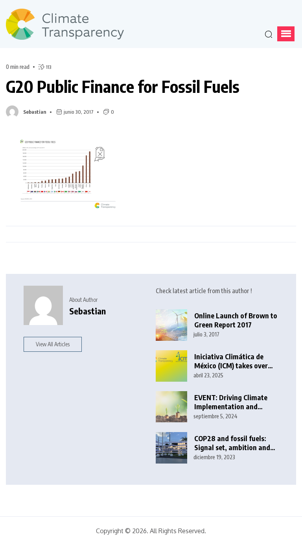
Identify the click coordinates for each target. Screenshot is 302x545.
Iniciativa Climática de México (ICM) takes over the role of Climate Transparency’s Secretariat (231, 361)
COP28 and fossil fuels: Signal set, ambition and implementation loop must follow (235, 443)
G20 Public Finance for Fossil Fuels (122, 86)
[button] (286, 33)
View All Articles (53, 344)
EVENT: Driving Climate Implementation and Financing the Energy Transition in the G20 (230, 402)
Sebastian (34, 112)
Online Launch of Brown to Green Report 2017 (235, 320)
